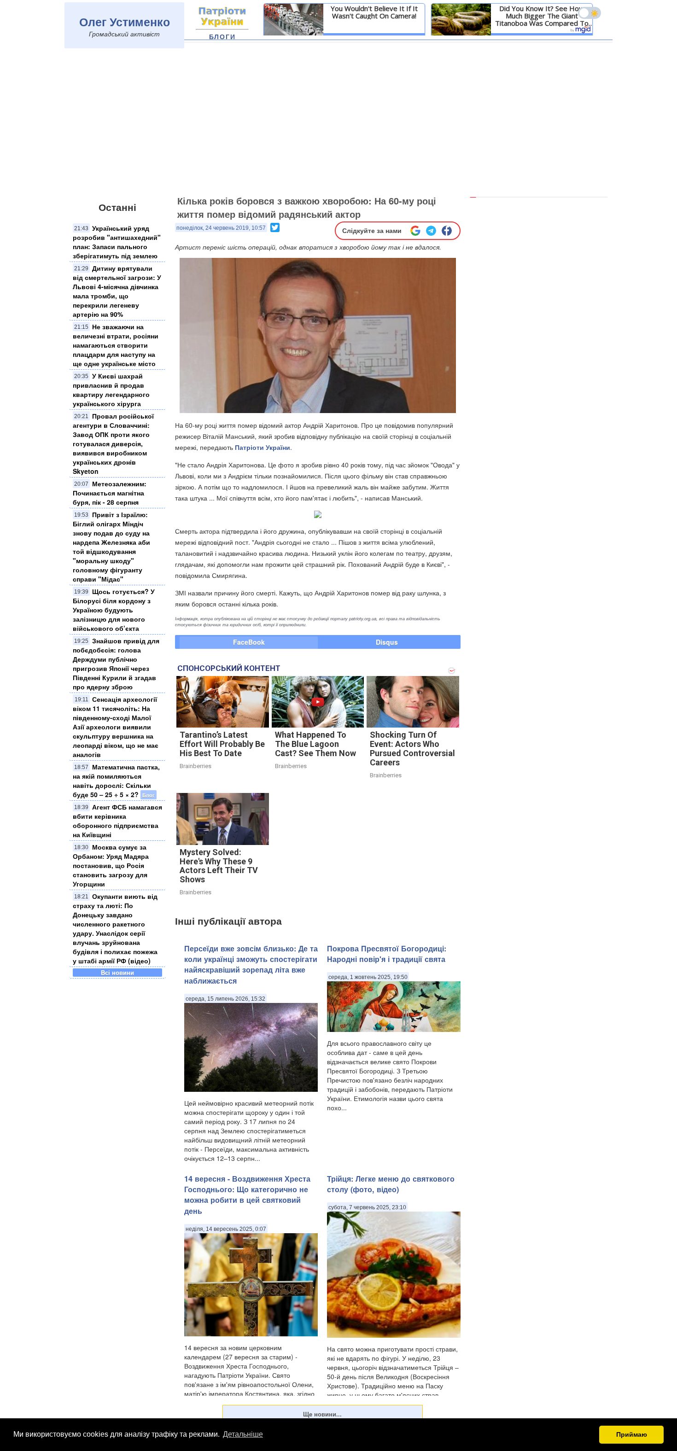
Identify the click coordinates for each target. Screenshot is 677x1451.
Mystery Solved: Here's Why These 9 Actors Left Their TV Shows (219, 865)
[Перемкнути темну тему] (589, 13)
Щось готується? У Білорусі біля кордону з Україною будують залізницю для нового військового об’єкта (114, 610)
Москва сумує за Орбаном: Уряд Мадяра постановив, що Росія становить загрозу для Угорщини (111, 865)
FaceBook (249, 642)
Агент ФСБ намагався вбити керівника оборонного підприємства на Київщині (117, 820)
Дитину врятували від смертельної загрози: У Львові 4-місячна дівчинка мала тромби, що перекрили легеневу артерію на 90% (117, 291)
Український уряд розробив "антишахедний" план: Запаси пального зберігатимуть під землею (117, 241)
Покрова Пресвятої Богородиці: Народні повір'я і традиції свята (386, 953)
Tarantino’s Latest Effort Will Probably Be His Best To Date (222, 744)
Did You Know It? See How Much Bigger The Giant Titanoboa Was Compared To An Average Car (542, 16)
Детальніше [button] (243, 1434)
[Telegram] (431, 230)
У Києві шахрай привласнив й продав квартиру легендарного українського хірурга (111, 389)
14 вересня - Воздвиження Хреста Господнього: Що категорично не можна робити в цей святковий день (247, 1194)
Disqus (387, 642)
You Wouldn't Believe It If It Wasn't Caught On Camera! (374, 12)
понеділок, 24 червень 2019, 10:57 (221, 228)
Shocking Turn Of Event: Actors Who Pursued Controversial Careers (412, 748)
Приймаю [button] (631, 1434)
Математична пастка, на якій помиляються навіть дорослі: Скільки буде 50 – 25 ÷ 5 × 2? (116, 780)
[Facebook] (446, 230)
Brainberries (195, 766)
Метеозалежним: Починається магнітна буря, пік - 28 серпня (109, 493)
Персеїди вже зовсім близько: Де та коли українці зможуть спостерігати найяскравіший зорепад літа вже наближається (251, 964)
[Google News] (415, 230)
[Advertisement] (338, 122)
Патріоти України (262, 447)
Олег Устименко (124, 21)
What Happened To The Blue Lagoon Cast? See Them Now (315, 744)
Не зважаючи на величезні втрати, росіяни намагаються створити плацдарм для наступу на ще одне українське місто (115, 345)
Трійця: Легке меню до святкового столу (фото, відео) (391, 1184)
